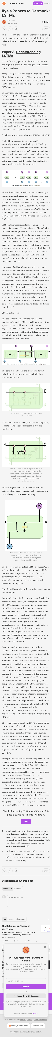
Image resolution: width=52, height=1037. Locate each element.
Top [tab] (4, 919)
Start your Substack (19, 1026)
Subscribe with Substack (28, 996)
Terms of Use (37, 1001)
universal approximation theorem (34, 831)
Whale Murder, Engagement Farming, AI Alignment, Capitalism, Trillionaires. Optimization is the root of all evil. (18, 933)
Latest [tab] (11, 919)
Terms (29, 1019)
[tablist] (12, 888)
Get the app (38, 1026)
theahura (11, 21)
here (4, 44)
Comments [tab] (7, 889)
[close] (45, 947)
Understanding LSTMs (21, 54)
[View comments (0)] (10, 28)
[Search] (47, 919)
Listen (46, 22)
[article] (26, 933)
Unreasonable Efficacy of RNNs (16, 215)
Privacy (23, 1019)
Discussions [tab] (20, 919)
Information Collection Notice (30, 1004)
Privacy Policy (26, 1006)
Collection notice (40, 1019)
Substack (14, 1032)
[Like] (4, 28)
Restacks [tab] (17, 889)
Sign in (47, 3)
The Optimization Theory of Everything (16, 927)
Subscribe (38, 3)
